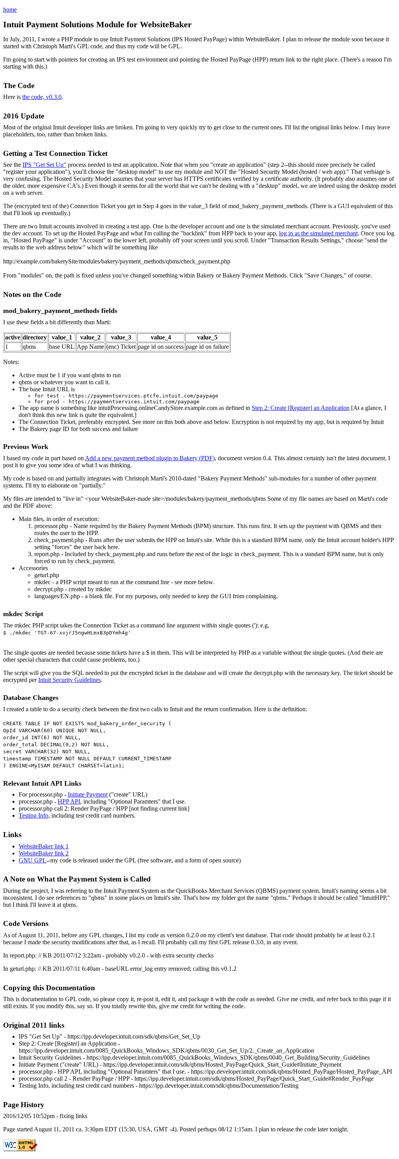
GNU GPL (32, 860)
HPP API (69, 801)
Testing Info (33, 815)
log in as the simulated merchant (318, 233)
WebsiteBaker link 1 (44, 846)
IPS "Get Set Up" (44, 164)
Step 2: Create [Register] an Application (301, 408)
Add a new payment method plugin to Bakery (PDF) (150, 458)
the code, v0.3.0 (42, 97)
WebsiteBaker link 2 (44, 853)
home (10, 9)
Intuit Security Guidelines (69, 680)
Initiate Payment (88, 794)
